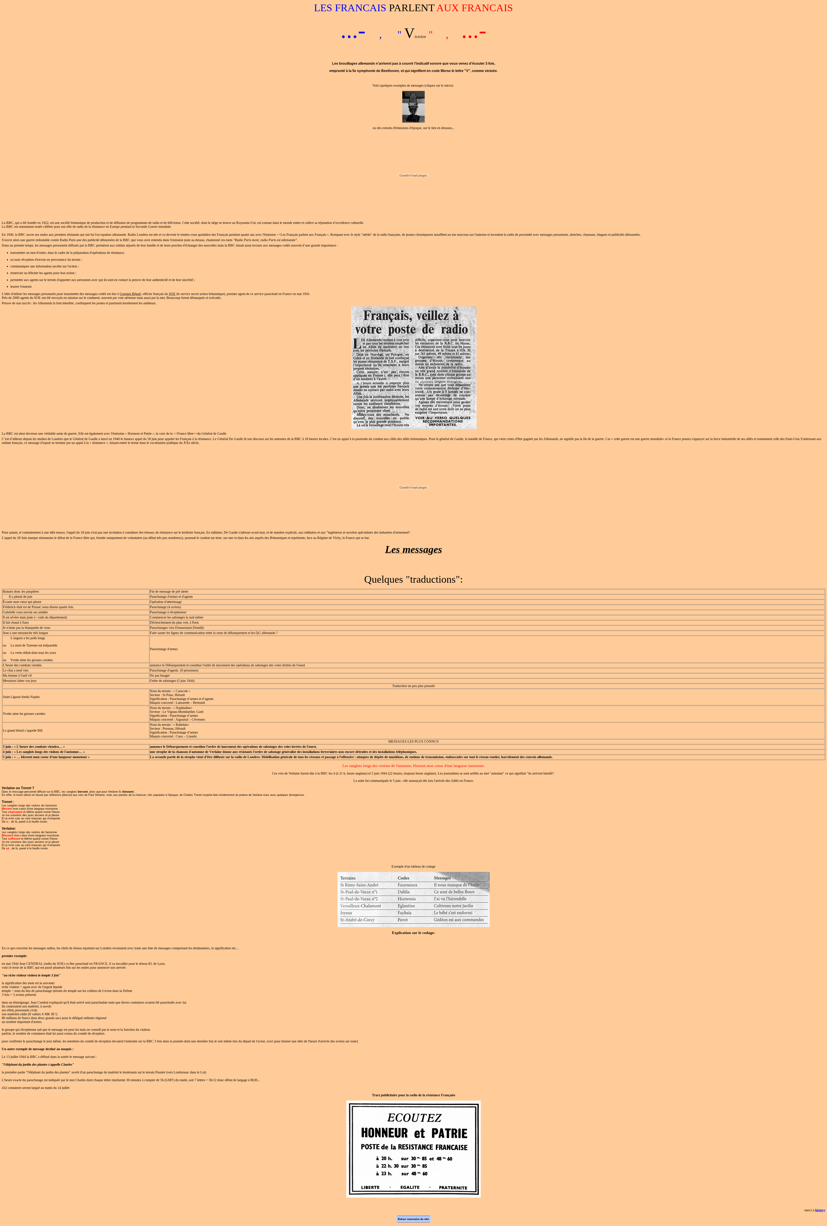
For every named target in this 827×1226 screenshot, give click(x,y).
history (820, 1210)
